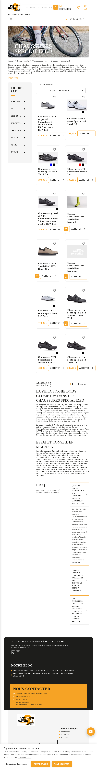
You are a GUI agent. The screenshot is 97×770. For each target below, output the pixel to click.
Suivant (83, 384)
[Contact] (91, 731)
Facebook (13, 652)
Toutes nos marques (68, 728)
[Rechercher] (55, 7)
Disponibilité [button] (18, 116)
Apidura (65, 735)
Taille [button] (14, 138)
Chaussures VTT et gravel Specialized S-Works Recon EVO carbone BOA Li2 (47, 123)
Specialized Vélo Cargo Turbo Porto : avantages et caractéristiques (43, 670)
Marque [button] (15, 101)
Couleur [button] (16, 130)
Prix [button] (13, 109)
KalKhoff (65, 738)
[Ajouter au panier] (66, 229)
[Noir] (83, 112)
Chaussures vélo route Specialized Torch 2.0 (47, 172)
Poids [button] (14, 145)
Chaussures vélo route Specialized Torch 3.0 (76, 360)
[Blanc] (57, 112)
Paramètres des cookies (16, 764)
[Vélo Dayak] (26, 719)
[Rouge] (80, 165)
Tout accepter (61, 764)
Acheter (55, 135)
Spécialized (66, 732)
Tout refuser (41, 764)
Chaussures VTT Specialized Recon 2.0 (77, 172)
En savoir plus (24, 757)
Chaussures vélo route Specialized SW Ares (47, 313)
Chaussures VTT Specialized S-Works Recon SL (47, 360)
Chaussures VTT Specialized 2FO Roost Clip (47, 266)
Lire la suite (13, 78)
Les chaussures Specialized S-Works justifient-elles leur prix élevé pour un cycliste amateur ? (77, 610)
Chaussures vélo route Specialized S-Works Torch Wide (76, 314)
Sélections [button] (17, 123)
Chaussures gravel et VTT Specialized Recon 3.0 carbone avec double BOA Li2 (48, 218)
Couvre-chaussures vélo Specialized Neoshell (75, 218)
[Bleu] (51, 165)
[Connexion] (79, 7)
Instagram (18, 652)
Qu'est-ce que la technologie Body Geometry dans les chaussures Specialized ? (78, 494)
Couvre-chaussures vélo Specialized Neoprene (75, 267)
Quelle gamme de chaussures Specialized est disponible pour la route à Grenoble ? (77, 580)
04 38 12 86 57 (77, 19)
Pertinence (71, 90)
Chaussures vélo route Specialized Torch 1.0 (76, 121)
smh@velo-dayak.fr (23, 696)
